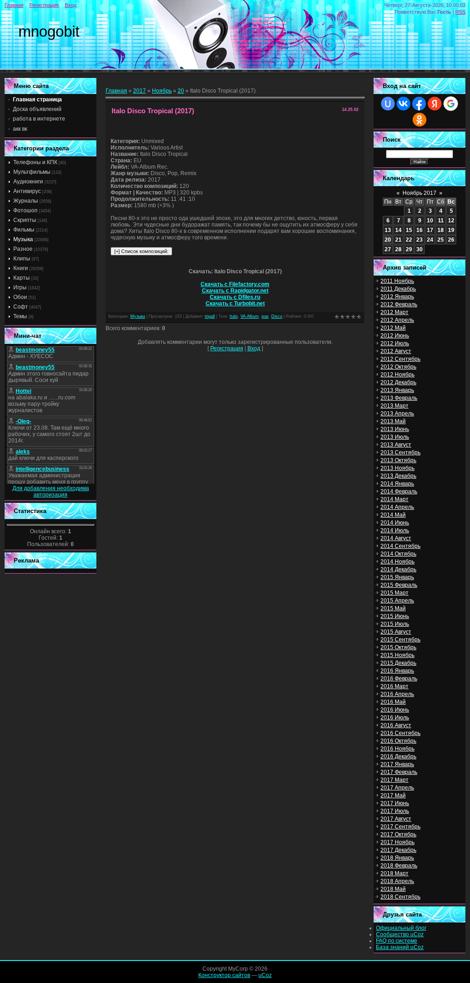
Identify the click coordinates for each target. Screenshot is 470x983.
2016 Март (394, 686)
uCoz (265, 975)
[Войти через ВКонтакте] (403, 103)
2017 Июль (394, 811)
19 (451, 230)
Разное (23, 249)
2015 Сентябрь (400, 639)
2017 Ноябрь (397, 842)
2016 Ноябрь (397, 749)
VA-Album (250, 316)
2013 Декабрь (398, 476)
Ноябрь (162, 91)
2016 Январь (397, 671)
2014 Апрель (397, 507)
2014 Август (395, 538)
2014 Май (393, 515)
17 (430, 230)
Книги (20, 268)
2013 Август (395, 445)
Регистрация (44, 5)
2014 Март (394, 499)
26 (451, 240)
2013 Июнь (394, 429)
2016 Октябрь (398, 741)
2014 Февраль (398, 491)
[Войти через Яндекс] (435, 103)
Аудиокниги (28, 181)
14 (398, 230)
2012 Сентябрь (400, 359)
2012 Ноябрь (397, 374)
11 (441, 220)
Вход (70, 5)
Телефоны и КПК (35, 162)
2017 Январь (397, 764)
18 (440, 230)
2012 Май (393, 328)
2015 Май (393, 608)
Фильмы (23, 229)
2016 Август (395, 725)
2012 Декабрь (398, 382)
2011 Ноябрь (397, 281)
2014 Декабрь (398, 569)
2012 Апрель (397, 320)
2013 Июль (394, 437)
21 (398, 240)
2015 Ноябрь (397, 655)
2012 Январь (397, 296)
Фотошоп (25, 210)
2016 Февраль (398, 678)
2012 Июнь (394, 335)
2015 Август (395, 632)
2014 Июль (394, 530)
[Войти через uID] (388, 103)
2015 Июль (394, 624)
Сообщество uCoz (400, 934)
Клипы (21, 258)
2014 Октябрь (398, 554)
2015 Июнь (394, 616)
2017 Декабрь (398, 850)
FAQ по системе (396, 941)
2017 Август (395, 819)
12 (451, 220)
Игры (20, 287)
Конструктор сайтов (224, 975)
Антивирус (27, 191)
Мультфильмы (31, 172)
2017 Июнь (394, 803)
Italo (233, 316)
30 (419, 249)
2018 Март (394, 873)
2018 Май (393, 889)
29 (409, 249)
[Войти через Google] (450, 103)
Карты (21, 278)
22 (409, 240)
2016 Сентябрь (400, 733)
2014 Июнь (394, 522)
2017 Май (393, 795)
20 (181, 91)
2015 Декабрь (398, 663)
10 (430, 220)
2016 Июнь (394, 710)
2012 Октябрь (398, 367)
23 (419, 240)
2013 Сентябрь (400, 452)
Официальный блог (401, 928)
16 (419, 230)
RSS (460, 12)
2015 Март (394, 593)
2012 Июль (394, 343)
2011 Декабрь (398, 289)
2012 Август (395, 351)
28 (398, 249)
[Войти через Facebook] (419, 103)
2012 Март (394, 312)
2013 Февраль (398, 398)
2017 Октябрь (398, 834)
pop (265, 316)
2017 (139, 91)
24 (430, 240)
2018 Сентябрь (400, 897)
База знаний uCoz (400, 947)
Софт (20, 307)
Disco (276, 316)
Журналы (25, 201)
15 (409, 230)
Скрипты (24, 220)
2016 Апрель (397, 694)
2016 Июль (394, 717)
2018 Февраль (398, 865)
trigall (210, 316)
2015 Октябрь (398, 647)
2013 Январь (397, 390)
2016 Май (393, 702)
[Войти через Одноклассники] (419, 120)
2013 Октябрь (398, 460)
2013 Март (394, 406)
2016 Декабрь (398, 756)
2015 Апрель (397, 600)
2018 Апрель (397, 881)
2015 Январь (397, 577)
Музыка (23, 239)
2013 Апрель (397, 413)
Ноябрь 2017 (419, 193)
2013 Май (393, 421)
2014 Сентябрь (400, 546)
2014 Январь (397, 483)
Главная (14, 5)
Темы (20, 316)
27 (388, 249)
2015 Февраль (398, 585)
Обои (20, 297)
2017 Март (394, 780)
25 (440, 240)
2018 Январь (397, 858)
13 (388, 230)
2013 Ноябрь (397, 468)
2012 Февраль (398, 304)
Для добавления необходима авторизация (50, 491)
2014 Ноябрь (397, 561)
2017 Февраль (398, 772)
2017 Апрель (397, 787)
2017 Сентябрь (400, 826)
